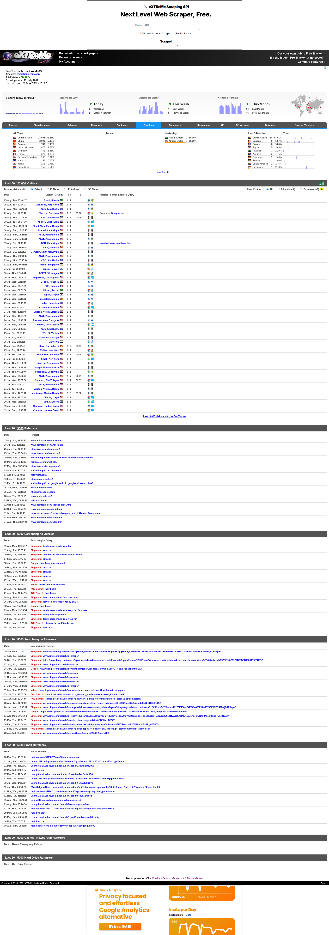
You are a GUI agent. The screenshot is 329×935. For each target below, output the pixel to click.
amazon (47, 550)
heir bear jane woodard (52, 563)
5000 (20, 428)
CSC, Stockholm (50, 209)
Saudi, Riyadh (51, 200)
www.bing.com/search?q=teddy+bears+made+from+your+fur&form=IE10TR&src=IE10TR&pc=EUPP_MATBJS (101, 724)
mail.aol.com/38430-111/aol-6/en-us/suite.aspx (55, 757)
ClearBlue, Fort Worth (47, 204)
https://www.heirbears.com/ (45, 449)
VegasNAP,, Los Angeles (46, 277)
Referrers (72, 125)
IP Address (73, 189)
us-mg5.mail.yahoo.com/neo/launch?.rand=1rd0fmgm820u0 (62, 765)
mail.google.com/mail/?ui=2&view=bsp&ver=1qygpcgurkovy (63, 825)
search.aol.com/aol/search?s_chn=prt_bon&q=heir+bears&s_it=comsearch (85, 694)
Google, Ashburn (50, 282)
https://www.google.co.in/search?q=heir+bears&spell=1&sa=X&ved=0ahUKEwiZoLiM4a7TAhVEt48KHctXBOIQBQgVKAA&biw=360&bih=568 (113, 711)
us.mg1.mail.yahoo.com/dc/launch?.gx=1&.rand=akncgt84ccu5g (65, 817)
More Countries (164, 172)
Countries (148, 125)
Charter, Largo (51, 397)
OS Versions (242, 125)
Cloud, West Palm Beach (46, 226)
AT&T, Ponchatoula (49, 234)
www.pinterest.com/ (41, 487)
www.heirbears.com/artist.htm (47, 509)
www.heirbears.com (28, 74)
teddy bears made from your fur (60, 619)
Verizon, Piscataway (48, 363)
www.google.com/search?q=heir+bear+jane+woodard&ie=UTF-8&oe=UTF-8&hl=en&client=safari (91, 668)
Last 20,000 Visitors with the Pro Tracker (164, 416)
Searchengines (42, 125)
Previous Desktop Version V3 (168, 878)
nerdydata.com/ (39, 474)
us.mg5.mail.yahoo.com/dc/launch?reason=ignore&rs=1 (61, 804)
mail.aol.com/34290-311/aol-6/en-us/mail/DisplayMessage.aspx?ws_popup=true (72, 791)
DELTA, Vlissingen (49, 273)
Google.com (117, 213)
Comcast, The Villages (47, 324)
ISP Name (92, 189)
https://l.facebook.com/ (43, 492)
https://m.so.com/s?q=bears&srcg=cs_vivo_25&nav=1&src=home (65, 513)
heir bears (50, 589)
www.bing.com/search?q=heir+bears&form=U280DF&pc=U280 (76, 733)
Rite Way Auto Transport (46, 320)
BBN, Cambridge (50, 243)
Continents (122, 125)
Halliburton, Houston (48, 354)
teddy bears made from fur (57, 546)
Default (38, 189)
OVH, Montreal (51, 247)
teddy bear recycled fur (55, 614)
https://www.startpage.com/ (45, 466)
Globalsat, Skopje (49, 299)
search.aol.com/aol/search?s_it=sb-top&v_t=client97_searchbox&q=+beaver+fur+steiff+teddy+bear (97, 728)
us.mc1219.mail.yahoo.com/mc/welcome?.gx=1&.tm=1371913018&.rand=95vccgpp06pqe (77, 761)
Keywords (96, 125)
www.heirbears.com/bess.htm (115, 243)
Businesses (311, 189)
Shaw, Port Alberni (49, 346)
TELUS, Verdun (50, 333)
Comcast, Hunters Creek (46, 406)
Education (287, 189)
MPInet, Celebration (48, 222)
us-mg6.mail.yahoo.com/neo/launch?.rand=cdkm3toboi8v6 (62, 774)
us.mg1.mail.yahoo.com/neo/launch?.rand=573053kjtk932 (61, 795)
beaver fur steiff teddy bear (59, 623)
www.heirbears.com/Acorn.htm (47, 445)
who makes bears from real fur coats (62, 554)
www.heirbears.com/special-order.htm (51, 504)
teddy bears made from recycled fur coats (65, 610)
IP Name (54, 189)
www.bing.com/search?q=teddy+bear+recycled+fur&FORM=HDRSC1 (79, 720)
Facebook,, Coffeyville (47, 372)
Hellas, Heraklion (50, 303)
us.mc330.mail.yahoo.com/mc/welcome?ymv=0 (56, 800)
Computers (175, 125)
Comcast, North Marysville (45, 252)
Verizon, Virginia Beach (46, 312)
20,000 (21, 183)
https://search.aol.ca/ (42, 479)
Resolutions (203, 125)
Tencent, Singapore (48, 264)
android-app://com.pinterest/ (46, 470)
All (271, 189)
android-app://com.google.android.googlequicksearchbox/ (62, 457)
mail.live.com (38, 770)
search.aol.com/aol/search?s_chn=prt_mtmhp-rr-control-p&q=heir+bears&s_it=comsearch (93, 698)
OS (222, 125)
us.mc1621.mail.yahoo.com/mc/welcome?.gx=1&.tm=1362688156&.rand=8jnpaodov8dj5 (77, 778)
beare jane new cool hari (52, 584)
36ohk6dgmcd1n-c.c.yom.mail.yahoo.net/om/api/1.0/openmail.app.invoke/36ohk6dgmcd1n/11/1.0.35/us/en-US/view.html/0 (95, 787)
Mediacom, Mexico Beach (45, 393)
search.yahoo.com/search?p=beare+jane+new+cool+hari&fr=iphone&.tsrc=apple (82, 690)
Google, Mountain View (46, 367)
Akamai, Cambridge (48, 230)
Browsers (270, 125)
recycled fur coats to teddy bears (60, 601)
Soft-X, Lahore (51, 401)
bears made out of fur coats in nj (60, 597)
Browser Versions (304, 125)
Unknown (54, 342)
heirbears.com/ (39, 500)
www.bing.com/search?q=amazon (61, 656)
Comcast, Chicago (49, 337)
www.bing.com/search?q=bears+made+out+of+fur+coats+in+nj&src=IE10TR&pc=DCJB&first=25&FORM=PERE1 (102, 703)
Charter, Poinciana (49, 307)
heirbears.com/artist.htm (44, 462)
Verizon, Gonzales (49, 213)
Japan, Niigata (51, 294)
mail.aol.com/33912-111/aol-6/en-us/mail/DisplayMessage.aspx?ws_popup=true (72, 808)
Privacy (324, 883)
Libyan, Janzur (51, 290)
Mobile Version (195, 878)
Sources (12, 125)
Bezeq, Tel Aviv (50, 269)
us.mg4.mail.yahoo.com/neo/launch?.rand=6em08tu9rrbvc (62, 783)
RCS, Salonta (52, 286)
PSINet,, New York (49, 350)
